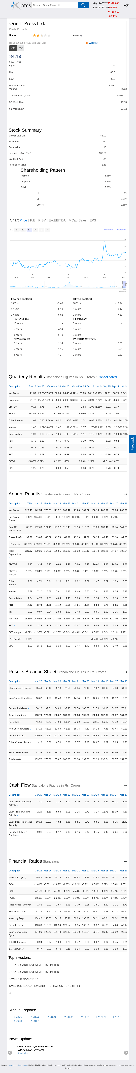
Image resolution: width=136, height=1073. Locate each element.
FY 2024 (34, 1017)
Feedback (132, 443)
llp (10, 992)
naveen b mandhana (23, 979)
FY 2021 (84, 1017)
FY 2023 (51, 1017)
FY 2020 (101, 1017)
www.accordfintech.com (18, 1065)
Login (126, 5)
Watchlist (93, 43)
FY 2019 (118, 1017)
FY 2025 (17, 1017)
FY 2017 (34, 1021)
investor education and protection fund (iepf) (44, 986)
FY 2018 (17, 1021)
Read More (23, 1053)
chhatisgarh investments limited (33, 965)
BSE (21, 48)
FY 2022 (68, 1017)
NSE (13, 48)
